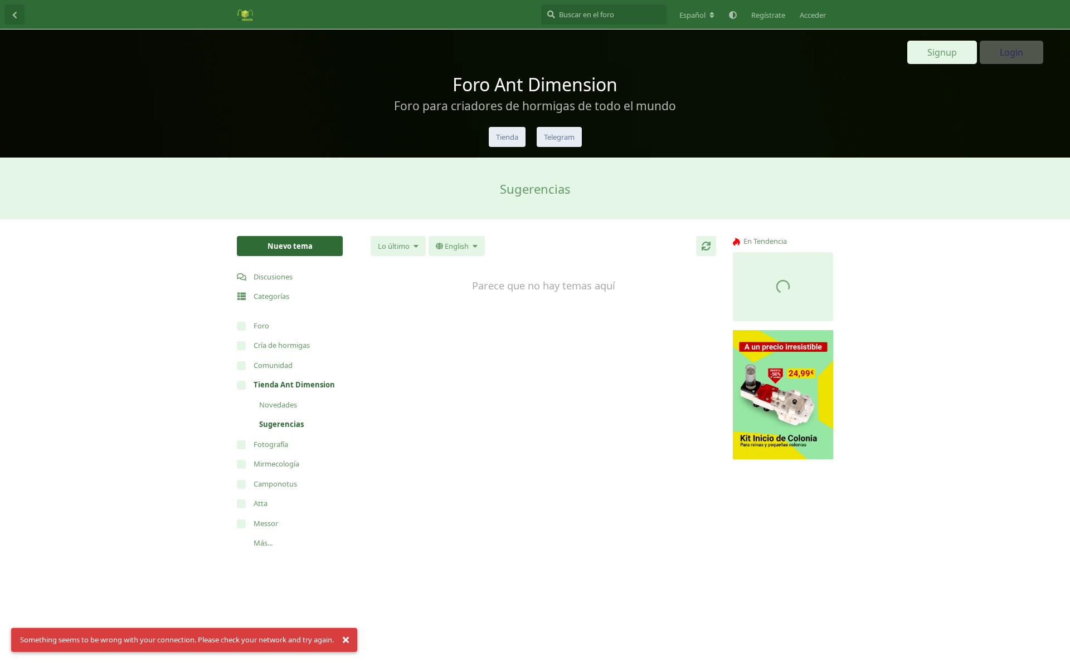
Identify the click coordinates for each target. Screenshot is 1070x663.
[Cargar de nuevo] (706, 246)
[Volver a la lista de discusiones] (14, 14)
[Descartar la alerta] (345, 640)
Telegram (559, 137)
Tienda (507, 137)
